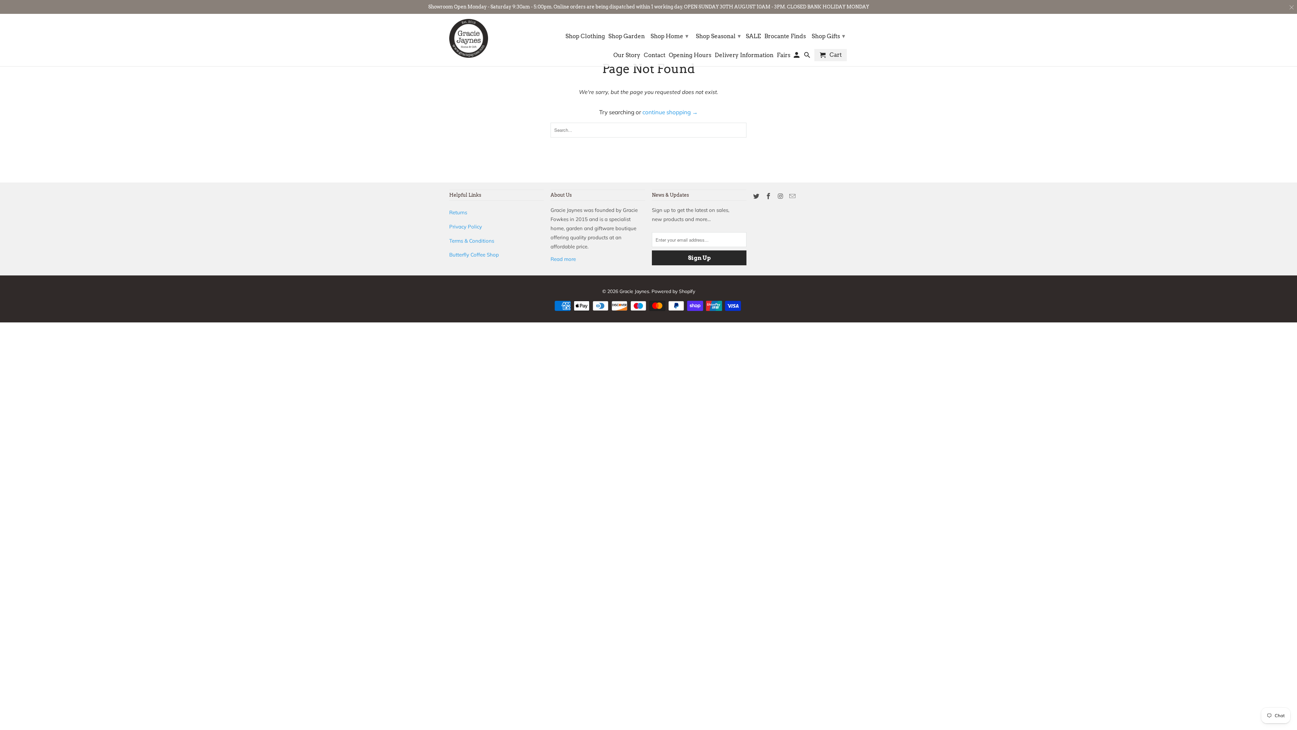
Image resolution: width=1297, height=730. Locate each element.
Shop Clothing (585, 36)
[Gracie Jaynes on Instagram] (781, 196)
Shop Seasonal (718, 36)
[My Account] (797, 56)
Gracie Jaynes (634, 291)
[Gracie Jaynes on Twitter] (757, 196)
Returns (458, 212)
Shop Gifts (828, 36)
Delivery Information (744, 55)
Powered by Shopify (673, 291)
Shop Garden (626, 36)
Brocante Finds (785, 36)
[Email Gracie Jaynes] (793, 196)
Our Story (626, 55)
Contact (654, 55)
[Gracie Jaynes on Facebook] (769, 196)
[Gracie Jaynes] (468, 38)
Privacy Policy (465, 226)
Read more (563, 259)
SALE (753, 36)
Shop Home (669, 36)
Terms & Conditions (471, 241)
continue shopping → (670, 112)
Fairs (783, 55)
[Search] (807, 56)
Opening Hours (690, 55)
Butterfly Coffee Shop (474, 254)
